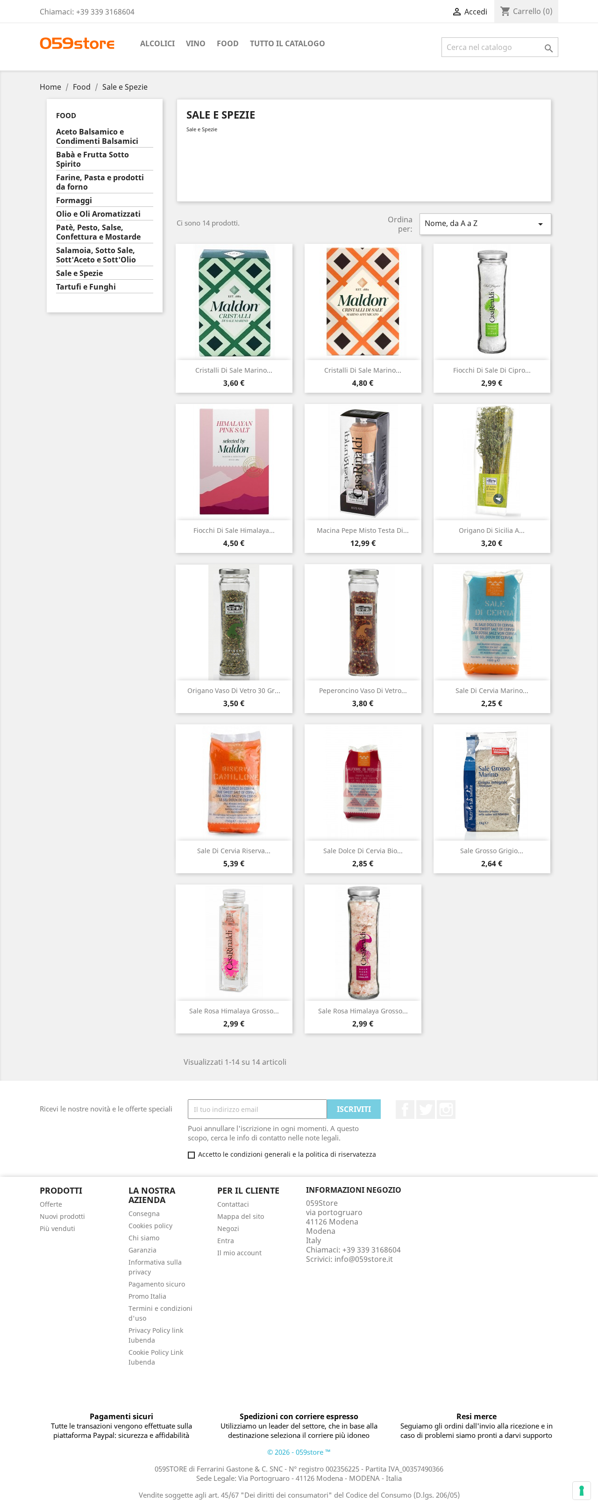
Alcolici (157, 43)
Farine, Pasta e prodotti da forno (100, 182)
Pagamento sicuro (156, 1284)
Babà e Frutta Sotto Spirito (92, 159)
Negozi (228, 1228)
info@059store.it (364, 1259)
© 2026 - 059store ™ (299, 1452)
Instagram (446, 1109)
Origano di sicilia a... (492, 530)
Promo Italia (147, 1296)
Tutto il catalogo (287, 43)
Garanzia (142, 1249)
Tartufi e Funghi (86, 287)
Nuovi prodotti (62, 1216)
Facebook (405, 1109)
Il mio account (239, 1252)
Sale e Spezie (79, 273)
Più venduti (57, 1228)
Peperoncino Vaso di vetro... (363, 690)
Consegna (144, 1213)
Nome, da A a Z (485, 224)
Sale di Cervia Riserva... (234, 850)
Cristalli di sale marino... (233, 370)
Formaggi (74, 200)
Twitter (425, 1109)
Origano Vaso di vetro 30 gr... (233, 690)
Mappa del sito (240, 1216)
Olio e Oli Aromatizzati (98, 214)
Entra (225, 1240)
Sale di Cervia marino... (492, 690)
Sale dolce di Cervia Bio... (363, 850)
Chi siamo (143, 1237)
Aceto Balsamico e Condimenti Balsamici (97, 136)
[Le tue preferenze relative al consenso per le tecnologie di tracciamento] (582, 1491)
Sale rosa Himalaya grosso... (234, 1010)
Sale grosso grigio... (491, 850)
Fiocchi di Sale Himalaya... (234, 530)
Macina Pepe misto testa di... (363, 530)
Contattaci (233, 1204)
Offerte (51, 1204)
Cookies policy (150, 1225)
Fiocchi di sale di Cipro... (492, 370)
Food (228, 43)
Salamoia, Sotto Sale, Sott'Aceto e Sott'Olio (96, 255)
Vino (196, 43)
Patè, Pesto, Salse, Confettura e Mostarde (98, 232)
